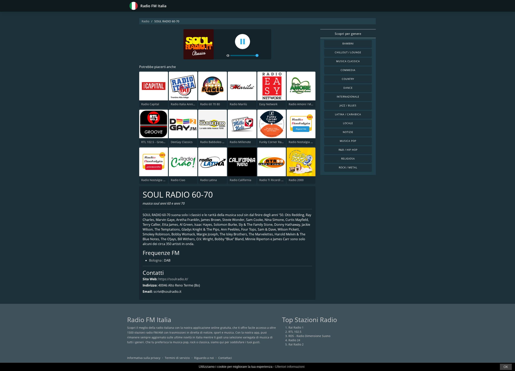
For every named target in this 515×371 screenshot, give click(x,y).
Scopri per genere (348, 34)
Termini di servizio (177, 358)
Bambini (348, 43)
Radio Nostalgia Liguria (304, 142)
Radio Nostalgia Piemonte (158, 180)
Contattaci (225, 358)
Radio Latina (208, 180)
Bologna (155, 260)
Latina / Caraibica (348, 114)
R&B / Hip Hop (348, 149)
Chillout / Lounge (348, 52)
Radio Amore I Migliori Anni (307, 104)
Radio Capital (150, 104)
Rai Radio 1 (296, 327)
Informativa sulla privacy (143, 358)
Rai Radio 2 (296, 344)
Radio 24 (294, 340)
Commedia (348, 70)
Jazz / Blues (348, 105)
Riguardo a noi (204, 358)
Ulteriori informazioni (290, 366)
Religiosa (348, 158)
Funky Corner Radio (272, 142)
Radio (145, 21)
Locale (348, 123)
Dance (348, 88)
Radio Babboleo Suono (215, 142)
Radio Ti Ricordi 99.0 (273, 180)
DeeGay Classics (182, 142)
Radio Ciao (178, 180)
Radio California (240, 180)
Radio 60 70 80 (210, 104)
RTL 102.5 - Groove (153, 142)
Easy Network (268, 104)
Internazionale (348, 96)
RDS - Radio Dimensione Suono (309, 336)
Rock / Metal (348, 167)
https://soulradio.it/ (173, 279)
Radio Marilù (238, 104)
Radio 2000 (296, 180)
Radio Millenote (240, 142)
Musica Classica (348, 61)
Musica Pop (348, 141)
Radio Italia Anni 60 (184, 104)
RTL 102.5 (294, 332)
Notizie (348, 132)
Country (348, 79)
